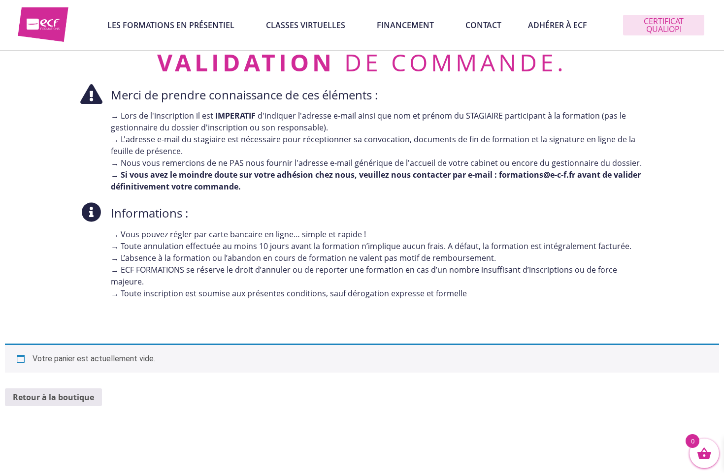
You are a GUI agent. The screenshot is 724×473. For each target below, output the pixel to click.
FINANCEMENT (405, 25)
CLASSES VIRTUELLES (305, 25)
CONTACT (483, 25)
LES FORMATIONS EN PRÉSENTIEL (170, 25)
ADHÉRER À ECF (557, 25)
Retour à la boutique (53, 397)
